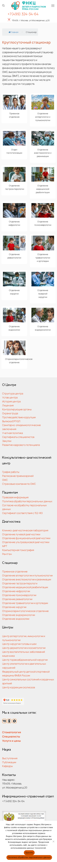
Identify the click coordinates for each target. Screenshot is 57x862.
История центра (11, 401)
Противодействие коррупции (19, 417)
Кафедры (7, 766)
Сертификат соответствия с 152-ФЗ (22, 513)
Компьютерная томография (18, 550)
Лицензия (8, 405)
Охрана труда (10, 413)
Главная (14, 32)
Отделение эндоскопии (15, 618)
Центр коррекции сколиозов (18, 687)
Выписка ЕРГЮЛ (11, 421)
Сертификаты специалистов (18, 437)
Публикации (9, 762)
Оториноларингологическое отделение (25, 611)
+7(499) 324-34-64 (23, 13)
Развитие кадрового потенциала (21, 445)
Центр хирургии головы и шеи (19, 644)
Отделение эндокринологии (18, 615)
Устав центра (10, 397)
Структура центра (12, 393)
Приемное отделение (14, 571)
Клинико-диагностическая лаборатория (25, 530)
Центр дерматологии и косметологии (23, 648)
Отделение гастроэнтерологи (19, 583)
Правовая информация (15, 497)
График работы (10, 472)
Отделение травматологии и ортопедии (25, 603)
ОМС (5, 480)
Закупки (6, 441)
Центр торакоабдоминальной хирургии (25, 659)
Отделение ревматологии (17, 599)
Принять (29, 852)
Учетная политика (12, 433)
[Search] (3, 5)
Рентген (7, 554)
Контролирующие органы (17, 409)
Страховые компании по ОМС (19, 483)
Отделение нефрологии (16, 591)
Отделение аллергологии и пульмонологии (27, 575)
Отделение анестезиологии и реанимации (26, 579)
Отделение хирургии (14, 607)
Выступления (9, 758)
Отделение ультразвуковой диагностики (25, 542)
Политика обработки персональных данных (27, 501)
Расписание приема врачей (17, 476)
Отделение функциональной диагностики (26, 538)
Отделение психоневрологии (19, 595)
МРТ (4, 546)
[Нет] (53, 842)
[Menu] (53, 5)
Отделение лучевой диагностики (21, 534)
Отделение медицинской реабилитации (25, 587)
